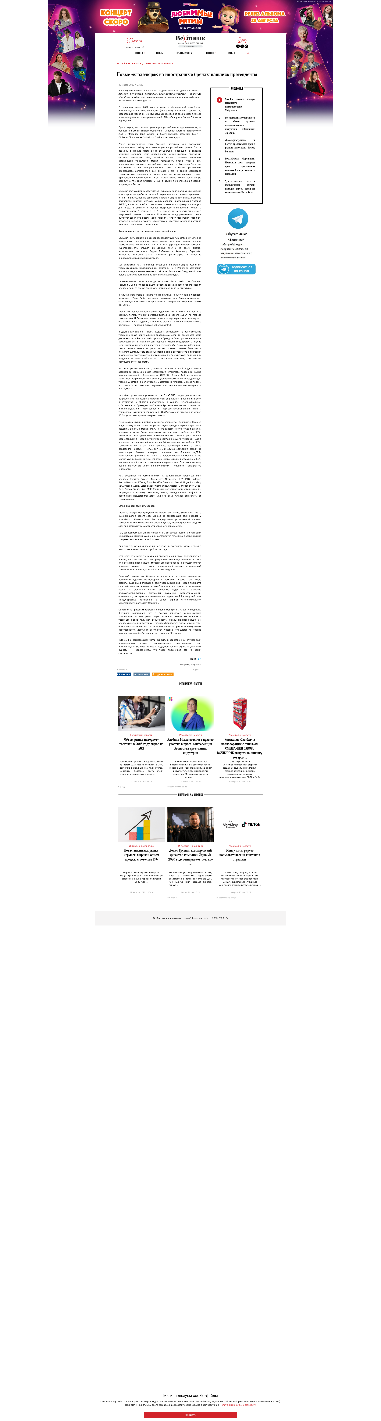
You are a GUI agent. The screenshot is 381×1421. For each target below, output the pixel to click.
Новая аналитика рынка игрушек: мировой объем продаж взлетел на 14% (141, 854)
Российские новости (129, 63)
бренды (159, 53)
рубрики (139, 53)
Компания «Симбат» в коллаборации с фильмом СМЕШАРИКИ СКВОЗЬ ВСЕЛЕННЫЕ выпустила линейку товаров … (239, 748)
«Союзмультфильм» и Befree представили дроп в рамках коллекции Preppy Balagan (240, 146)
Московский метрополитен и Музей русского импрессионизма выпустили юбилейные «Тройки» (240, 125)
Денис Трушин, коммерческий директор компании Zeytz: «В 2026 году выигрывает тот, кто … (190, 857)
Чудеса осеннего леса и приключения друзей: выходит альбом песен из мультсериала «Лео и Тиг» (240, 187)
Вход (242, 40)
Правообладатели (184, 53)
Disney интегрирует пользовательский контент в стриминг (239, 854)
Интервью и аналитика (159, 63)
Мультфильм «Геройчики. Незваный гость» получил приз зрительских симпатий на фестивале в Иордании (240, 166)
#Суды (196, 670)
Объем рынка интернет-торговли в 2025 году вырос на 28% (141, 743)
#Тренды (122, 786)
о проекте (210, 53)
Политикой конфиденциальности (238, 1404)
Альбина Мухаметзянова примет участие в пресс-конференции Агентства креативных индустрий (190, 746)
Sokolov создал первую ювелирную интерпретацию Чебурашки (240, 105)
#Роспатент (122, 670)
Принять (190, 1415)
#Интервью (172, 898)
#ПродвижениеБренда (177, 786)
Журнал (231, 53)
